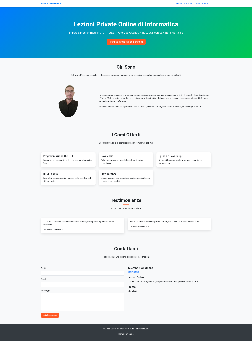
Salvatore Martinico (51, 3)
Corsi (197, 3)
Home (179, 3)
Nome (43, 268)
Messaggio (46, 290)
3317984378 (133, 272)
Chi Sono (188, 3)
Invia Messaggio (50, 315)
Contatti (206, 3)
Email (43, 279)
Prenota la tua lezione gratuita (126, 41)
